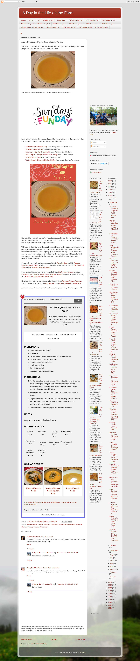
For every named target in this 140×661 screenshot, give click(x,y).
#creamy (47, 524)
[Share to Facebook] (69, 522)
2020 (110, 582)
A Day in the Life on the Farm (47, 13)
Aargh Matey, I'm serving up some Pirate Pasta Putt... (113, 521)
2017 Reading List (27, 24)
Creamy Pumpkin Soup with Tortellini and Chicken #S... (113, 276)
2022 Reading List (108, 24)
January (113, 577)
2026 (110, 181)
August (112, 555)
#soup (61, 524)
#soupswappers (69, 524)
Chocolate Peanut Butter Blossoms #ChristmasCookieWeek (113, 414)
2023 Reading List (52, 27)
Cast (38, 20)
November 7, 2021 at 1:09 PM (67, 553)
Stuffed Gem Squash (32, 157)
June (112, 561)
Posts (94, 142)
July (111, 558)
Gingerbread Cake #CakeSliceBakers (113, 286)
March (112, 569)
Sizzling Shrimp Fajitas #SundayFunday (113, 357)
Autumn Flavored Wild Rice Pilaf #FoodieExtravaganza (114, 508)
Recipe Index (48, 20)
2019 (110, 585)
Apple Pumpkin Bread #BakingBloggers (113, 446)
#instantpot (54, 524)
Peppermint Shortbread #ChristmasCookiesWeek (113, 380)
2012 (110, 605)
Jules (29, 536)
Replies (31, 549)
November (113, 202)
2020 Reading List (75, 24)
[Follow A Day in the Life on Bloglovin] (99, 164)
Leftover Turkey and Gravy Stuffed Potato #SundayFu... (113, 225)
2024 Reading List (69, 27)
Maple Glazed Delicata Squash (51, 274)
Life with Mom (61, 20)
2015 (110, 596)
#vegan (36, 527)
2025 (110, 184)
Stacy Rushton (32, 568)
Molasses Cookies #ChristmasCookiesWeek (113, 436)
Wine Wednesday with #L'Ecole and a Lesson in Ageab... (114, 251)
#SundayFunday (27, 527)
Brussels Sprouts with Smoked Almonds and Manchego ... (113, 536)
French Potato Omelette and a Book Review (113, 331)
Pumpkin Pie (49, 283)
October (113, 545)
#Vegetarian (44, 527)
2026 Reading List (101, 27)
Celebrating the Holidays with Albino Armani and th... (113, 238)
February (113, 572)
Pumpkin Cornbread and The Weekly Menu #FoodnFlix (114, 469)
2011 (110, 608)
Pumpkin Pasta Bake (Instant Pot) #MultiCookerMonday (113, 345)
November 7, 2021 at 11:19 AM (42, 536)
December (113, 198)
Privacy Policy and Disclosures (32, 27)
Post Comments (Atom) (39, 644)
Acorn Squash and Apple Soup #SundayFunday (113, 457)
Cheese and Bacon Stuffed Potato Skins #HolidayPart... (113, 319)
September (114, 550)
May (111, 563)
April (112, 566)
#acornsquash (32, 524)
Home (23, 20)
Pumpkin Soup (62, 263)
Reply (29, 544)
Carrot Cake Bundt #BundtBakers (113, 308)
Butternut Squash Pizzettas (72, 281)
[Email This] (63, 522)
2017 (110, 591)
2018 (110, 588)
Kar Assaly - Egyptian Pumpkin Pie (37, 152)
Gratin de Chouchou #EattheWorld (113, 403)
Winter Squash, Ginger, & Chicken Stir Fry (40, 160)
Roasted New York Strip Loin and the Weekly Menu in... (113, 263)
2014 (110, 599)
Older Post (80, 639)
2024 (110, 187)
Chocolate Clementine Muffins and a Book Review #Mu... (113, 212)
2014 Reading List (75, 20)
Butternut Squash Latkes (34, 149)
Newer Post (26, 639)
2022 (110, 192)
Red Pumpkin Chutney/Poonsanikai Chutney (41, 155)
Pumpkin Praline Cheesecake (70, 283)
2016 (110, 593)
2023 (110, 189)
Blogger (82, 652)
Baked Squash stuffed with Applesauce (39, 276)
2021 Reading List (92, 24)
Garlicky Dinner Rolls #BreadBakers (113, 426)
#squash (79, 524)
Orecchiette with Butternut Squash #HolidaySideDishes (113, 482)
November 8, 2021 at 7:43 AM (67, 584)
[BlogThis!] (65, 522)
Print (78, 300)
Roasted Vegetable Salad (41, 267)
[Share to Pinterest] (71, 522)
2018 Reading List (43, 24)
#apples (40, 524)
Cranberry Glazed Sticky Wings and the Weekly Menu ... (113, 393)
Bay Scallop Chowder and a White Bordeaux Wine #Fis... (113, 297)
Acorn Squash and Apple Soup (36, 146)
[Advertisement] (104, 69)
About (31, 20)
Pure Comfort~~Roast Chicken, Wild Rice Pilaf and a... (113, 495)
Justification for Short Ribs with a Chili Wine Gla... (113, 368)
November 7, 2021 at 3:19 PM (48, 568)
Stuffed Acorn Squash (66, 272)
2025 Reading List (85, 27)
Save (22, 296)
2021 (110, 195)
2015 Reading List (92, 20)
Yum (20, 33)
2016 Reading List (108, 20)
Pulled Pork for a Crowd (100, 282)
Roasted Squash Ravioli (30, 274)
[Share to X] (67, 522)
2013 (110, 602)
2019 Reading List (59, 24)
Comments (96, 146)
